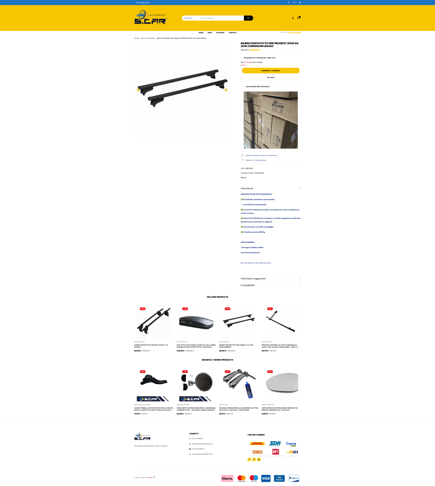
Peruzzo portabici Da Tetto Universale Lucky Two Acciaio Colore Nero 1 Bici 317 (280, 346)
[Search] (248, 18)
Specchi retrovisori (183, 404)
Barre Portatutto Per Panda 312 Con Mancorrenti (236, 346)
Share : (244, 178)
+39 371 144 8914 (294, 32)
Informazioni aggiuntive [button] (253, 278)
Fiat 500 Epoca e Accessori (142, 404)
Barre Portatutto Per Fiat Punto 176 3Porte (151, 346)
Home (136, 38)
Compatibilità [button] (248, 285)
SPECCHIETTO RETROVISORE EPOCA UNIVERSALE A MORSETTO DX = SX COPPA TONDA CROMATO (196, 409)
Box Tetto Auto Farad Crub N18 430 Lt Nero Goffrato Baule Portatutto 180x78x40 (196, 346)
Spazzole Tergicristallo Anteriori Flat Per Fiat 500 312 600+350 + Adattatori (238, 409)
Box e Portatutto (148, 38)
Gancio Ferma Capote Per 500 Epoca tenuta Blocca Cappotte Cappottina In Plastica (153, 409)
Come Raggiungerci (142, 2)
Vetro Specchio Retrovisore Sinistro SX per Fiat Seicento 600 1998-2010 (280, 409)
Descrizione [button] (247, 188)
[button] (298, 18)
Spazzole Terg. (223, 404)
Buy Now (270, 77)
